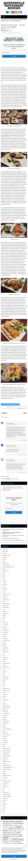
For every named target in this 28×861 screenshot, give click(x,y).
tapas (16, 408)
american (19, 822)
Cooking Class (5, 595)
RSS (18, 12)
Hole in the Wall (5, 678)
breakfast (21, 825)
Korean (4, 698)
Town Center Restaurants (7, 796)
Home (16, 19)
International (6, 836)
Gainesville (5, 659)
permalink (25, 408)
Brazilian (4, 568)
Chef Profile (5, 590)
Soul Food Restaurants (7, 765)
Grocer (4, 669)
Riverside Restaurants (6, 750)
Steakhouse (5, 784)
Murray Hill (4, 719)
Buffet (4, 572)
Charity (4, 586)
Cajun (4, 576)
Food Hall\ (4, 644)
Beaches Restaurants (6, 565)
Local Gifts (4, 703)
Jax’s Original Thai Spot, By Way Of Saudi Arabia (11, 540)
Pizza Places (5, 736)
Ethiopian (4, 615)
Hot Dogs (4, 680)
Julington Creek (5, 694)
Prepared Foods (5, 740)
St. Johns (4, 779)
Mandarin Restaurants (6, 705)
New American (5, 723)
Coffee (4, 592)
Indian (4, 682)
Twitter (10, 12)
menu (21, 92)
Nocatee (4, 725)
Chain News (5, 584)
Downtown (4, 611)
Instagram (15, 12)
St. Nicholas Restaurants (7, 781)
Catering (4, 582)
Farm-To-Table (5, 622)
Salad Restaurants (6, 754)
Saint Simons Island (6, 752)
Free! (3, 653)
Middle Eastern (5, 715)
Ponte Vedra (5, 738)
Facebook (7, 12)
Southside (16, 32)
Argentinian (5, 553)
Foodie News (5, 649)
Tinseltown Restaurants (7, 794)
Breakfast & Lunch (6, 570)
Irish (3, 686)
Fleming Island (5, 638)
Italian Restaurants (6, 688)
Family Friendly (12, 830)
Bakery (4, 561)
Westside (4, 808)
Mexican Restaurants (6, 713)
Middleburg (5, 717)
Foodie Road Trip (6, 651)
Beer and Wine (12, 406)
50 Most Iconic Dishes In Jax (8, 538)
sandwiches (17, 841)
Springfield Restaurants (7, 775)
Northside (4, 727)
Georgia (4, 661)
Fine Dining (5, 634)
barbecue (12, 823)
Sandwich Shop (5, 757)
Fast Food (4, 626)
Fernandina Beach (6, 630)
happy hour (19, 834)
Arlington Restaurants (6, 555)
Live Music (22, 838)
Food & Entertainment (6, 640)
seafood (14, 843)
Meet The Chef (5, 711)
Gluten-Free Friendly (9, 834)
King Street (4, 696)
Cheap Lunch (5, 588)
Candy (4, 578)
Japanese (4, 692)
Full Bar (17, 832)
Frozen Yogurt (5, 657)
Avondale (4, 559)
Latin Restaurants (6, 700)
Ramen (4, 746)
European (4, 617)
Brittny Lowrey (8, 29)
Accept (14, 856)
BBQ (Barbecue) (5, 563)
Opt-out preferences (13, 859)
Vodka (4, 806)
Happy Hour (5, 671)
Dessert (10, 829)
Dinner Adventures (6, 607)
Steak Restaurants (6, 783)
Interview (4, 684)
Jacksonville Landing (6, 690)
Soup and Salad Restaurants (8, 767)
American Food (5, 551)
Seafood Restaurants (6, 761)
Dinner (16, 406)
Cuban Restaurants (6, 599)
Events (4, 619)
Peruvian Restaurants (6, 734)
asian (4, 823)
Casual (18, 827)
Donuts (4, 609)
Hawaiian (4, 673)
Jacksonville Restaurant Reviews (14, 5)
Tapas (20, 32)
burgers (12, 827)
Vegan (4, 802)
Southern (4, 771)
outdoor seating (17, 840)
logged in (8, 478)
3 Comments (3, 32)
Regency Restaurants (6, 748)
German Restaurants (6, 663)
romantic (12, 841)
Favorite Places (5, 628)
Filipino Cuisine (5, 632)
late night (11, 838)
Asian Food (5, 557)
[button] (26, 845)
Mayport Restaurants (6, 707)
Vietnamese (5, 804)
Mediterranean (5, 408)
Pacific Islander (5, 732)
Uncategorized (5, 798)
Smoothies (4, 763)
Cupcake (4, 601)
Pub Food (4, 744)
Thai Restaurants (6, 792)
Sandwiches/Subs (7, 843)
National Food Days (6, 721)
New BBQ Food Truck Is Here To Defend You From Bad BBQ (13, 535)
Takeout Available (11, 408)
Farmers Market (5, 624)
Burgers (4, 574)
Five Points (4, 636)
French (4, 655)
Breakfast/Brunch (6, 827)
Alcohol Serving (8, 821)
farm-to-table (19, 830)
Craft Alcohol (5, 597)
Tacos (4, 788)
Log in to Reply (21, 440)
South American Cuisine (7, 769)
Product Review (5, 742)
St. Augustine (5, 777)
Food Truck (6, 832)
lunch (26, 406)
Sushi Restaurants (6, 786)
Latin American (17, 838)
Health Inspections (6, 676)
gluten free (4, 665)
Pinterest (13, 12)
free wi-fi (13, 832)
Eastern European (6, 613)
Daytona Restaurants (6, 603)
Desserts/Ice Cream (19, 829)
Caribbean (4, 580)
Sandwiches (5, 759)
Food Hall (4, 642)
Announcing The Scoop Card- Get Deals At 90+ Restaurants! (13, 529)
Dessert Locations (6, 605)
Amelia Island (5, 549)
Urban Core (5, 800)
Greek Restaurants (22, 19)
